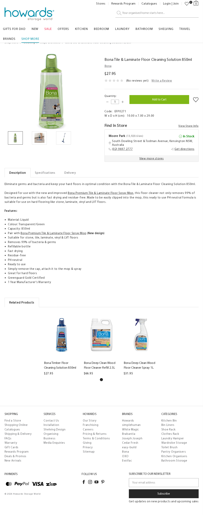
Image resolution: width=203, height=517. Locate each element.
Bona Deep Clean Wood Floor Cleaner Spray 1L (139, 365)
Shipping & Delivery (18, 434)
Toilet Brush (169, 447)
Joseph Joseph (132, 438)
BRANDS (9, 39)
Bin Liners (168, 425)
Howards (128, 420)
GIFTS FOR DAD (14, 29)
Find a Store (13, 420)
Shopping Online (16, 425)
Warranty (11, 443)
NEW (35, 29)
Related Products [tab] (21, 302)
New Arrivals (13, 460)
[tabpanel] (62, 344)
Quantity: (110, 96)
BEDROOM (101, 29)
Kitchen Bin (169, 420)
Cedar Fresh (130, 443)
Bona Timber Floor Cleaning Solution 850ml (60, 365)
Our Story (90, 420)
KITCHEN (81, 29)
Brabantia (128, 434)
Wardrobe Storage (174, 443)
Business (49, 438)
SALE (48, 29)
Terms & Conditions (96, 438)
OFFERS (63, 29)
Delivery (70, 173)
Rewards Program (123, 3)
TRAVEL (184, 29)
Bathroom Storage (174, 460)
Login (167, 3)
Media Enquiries (54, 443)
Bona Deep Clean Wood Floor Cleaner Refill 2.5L (99, 365)
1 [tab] (101, 379)
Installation (51, 425)
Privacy (88, 447)
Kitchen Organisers (174, 456)
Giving (87, 443)
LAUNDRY (122, 29)
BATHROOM (144, 29)
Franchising (90, 425)
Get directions (184, 149)
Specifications (45, 173)
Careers (88, 429)
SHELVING (166, 29)
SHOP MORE (30, 39)
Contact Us (51, 420)
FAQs (8, 438)
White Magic (130, 429)
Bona (125, 451)
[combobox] (157, 13)
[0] (187, 4)
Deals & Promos (16, 456)
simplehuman (131, 425)
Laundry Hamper (172, 438)
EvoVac (127, 460)
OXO (125, 456)
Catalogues (149, 3)
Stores (100, 3)
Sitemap (89, 451)
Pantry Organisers (173, 451)
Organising (51, 434)
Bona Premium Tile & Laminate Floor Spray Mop (100, 193)
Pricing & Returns (95, 434)
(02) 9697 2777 (122, 149)
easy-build (129, 447)
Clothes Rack (170, 434)
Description (17, 173)
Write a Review (161, 80)
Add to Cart (61, 356)
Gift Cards (12, 447)
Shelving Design (54, 429)
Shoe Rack (168, 429)
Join (176, 3)
